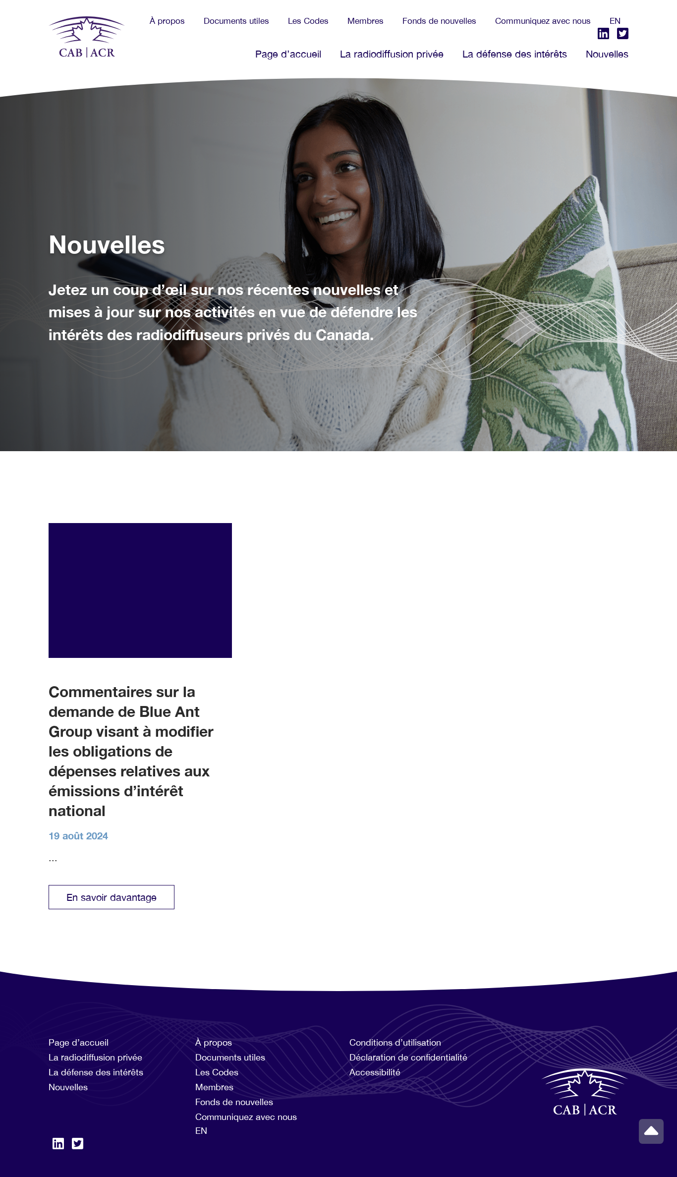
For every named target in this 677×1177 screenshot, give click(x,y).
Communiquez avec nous (543, 21)
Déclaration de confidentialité (408, 1057)
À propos (167, 21)
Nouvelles (607, 53)
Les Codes (308, 21)
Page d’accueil (288, 53)
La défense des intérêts (514, 53)
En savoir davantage (111, 897)
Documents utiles (236, 21)
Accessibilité (374, 1072)
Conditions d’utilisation (395, 1042)
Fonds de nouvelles (439, 21)
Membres (365, 21)
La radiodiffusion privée (392, 53)
